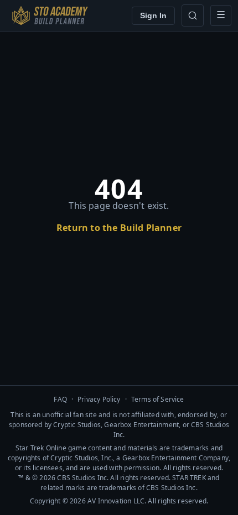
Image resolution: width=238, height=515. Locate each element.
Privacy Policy (99, 399)
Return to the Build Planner (119, 228)
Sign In (153, 16)
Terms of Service (157, 399)
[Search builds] (193, 15)
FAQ (60, 399)
